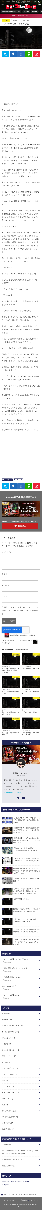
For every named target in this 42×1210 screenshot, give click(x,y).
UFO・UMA (7, 1099)
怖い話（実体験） (10, 1032)
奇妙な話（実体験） (11, 1050)
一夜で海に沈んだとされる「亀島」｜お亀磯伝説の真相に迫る (26, 920)
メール (5, 585)
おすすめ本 (7, 1123)
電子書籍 (34, 11)
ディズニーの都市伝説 (11, 1074)
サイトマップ (33, 1200)
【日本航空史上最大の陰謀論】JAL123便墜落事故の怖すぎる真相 (25, 849)
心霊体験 (7, 1044)
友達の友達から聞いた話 (23, 1204)
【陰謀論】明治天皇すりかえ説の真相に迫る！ (26, 880)
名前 (5, 574)
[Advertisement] (21, 80)
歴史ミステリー (9, 1056)
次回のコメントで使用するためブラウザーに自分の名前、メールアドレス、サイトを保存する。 (20, 610)
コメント (6, 552)
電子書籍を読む (20, 526)
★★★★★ (19, 480)
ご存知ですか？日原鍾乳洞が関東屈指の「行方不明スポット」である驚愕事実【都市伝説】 (26, 830)
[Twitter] (18, 798)
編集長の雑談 (8, 1129)
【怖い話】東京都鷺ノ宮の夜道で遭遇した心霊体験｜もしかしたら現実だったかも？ (26, 942)
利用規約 (24, 1200)
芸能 (5, 1080)
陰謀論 (6, 1013)
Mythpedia (5, 1185)
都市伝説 (7, 1020)
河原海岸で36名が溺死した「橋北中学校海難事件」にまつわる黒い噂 (26, 910)
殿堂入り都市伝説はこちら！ (21, 16)
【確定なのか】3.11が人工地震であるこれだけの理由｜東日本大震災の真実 (26, 859)
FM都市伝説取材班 (10, 1117)
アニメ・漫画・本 (9, 1086)
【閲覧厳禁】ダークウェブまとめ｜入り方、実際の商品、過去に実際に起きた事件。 (26, 820)
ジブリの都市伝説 (10, 1068)
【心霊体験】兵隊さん (21, 899)
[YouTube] (23, 798)
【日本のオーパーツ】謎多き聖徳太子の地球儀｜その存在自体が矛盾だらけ (26, 931)
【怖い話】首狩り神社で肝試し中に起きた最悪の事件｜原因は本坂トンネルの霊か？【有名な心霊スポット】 (26, 891)
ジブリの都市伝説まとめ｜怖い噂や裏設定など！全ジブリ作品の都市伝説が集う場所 (20, 1152)
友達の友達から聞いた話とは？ (11, 11)
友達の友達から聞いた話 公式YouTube (15, 1181)
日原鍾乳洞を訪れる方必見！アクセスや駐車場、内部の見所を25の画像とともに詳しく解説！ (26, 871)
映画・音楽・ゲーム (10, 1092)
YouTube (26, 11)
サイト (4, 596)
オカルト (6, 1062)
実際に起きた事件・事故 (12, 1026)
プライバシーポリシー (11, 1200)
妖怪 (5, 1105)
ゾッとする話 (6, 20)
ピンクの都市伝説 (9, 1111)
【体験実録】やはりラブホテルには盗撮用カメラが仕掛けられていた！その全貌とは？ (26, 840)
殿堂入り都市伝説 (8, 1166)
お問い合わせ (6, 1144)
